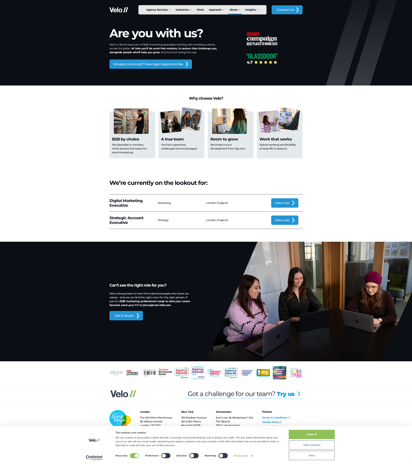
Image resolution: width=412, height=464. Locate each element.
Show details (241, 455)
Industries (182, 9)
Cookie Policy (271, 422)
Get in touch (124, 316)
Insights (250, 9)
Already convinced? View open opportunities (148, 64)
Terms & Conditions (275, 417)
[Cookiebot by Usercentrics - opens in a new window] (94, 457)
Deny (312, 455)
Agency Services (157, 9)
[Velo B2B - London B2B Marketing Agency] (118, 9)
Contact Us (285, 10)
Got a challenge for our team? (241, 394)
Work (200, 9)
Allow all (312, 434)
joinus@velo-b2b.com (157, 305)
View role (282, 203)
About (233, 9)
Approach (215, 9)
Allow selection (311, 445)
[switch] (165, 455)
